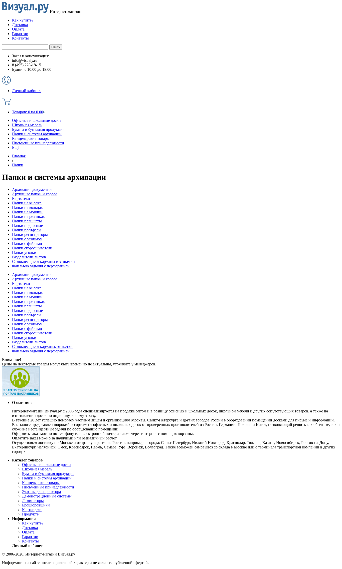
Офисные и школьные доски (36, 120)
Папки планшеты (27, 306)
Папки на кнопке (27, 288)
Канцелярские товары (31, 138)
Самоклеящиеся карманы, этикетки (42, 346)
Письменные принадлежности (38, 143)
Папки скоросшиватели (32, 333)
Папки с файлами (27, 328)
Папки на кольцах (27, 292)
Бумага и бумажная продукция (38, 129)
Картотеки (21, 283)
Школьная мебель (27, 125)
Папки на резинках (28, 301)
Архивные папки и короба (34, 279)
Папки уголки (24, 337)
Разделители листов (29, 342)
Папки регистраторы (30, 319)
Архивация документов (32, 274)
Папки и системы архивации (37, 134)
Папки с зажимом (27, 324)
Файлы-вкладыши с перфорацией (41, 351)
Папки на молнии (27, 297)
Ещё (15, 147)
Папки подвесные (27, 310)
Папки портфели (26, 315)
